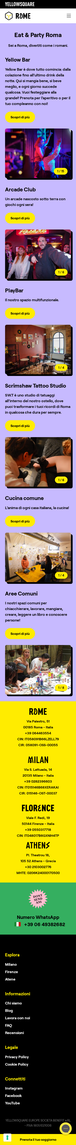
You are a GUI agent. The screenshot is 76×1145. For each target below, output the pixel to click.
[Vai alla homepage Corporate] (19, 4)
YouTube (12, 1103)
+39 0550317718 (38, 829)
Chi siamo (13, 1003)
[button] (54, 153)
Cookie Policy (16, 1064)
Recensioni (14, 1032)
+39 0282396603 (38, 781)
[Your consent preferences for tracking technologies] (7, 1138)
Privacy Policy (17, 1056)
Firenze (11, 971)
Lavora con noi (17, 1017)
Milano (11, 964)
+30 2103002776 (38, 867)
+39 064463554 (38, 733)
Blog (9, 1010)
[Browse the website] (17, 15)
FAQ (8, 1025)
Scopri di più (20, 117)
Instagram (14, 1088)
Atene (10, 979)
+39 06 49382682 (44, 924)
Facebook (13, 1095)
